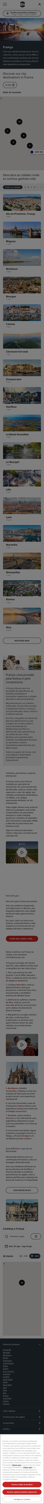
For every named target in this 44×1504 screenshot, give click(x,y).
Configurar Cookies (22, 1499)
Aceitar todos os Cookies (22, 1484)
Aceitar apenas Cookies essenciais (22, 1492)
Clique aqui (16, 1465)
